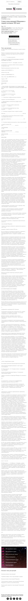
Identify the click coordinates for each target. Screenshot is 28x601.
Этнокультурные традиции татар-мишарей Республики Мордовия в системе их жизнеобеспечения (12, 582)
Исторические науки (5, 15)
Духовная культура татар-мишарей (8, 574)
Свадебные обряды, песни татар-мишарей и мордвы (12, 576)
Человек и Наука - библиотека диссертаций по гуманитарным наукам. (14, 9)
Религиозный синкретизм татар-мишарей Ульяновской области (12, 585)
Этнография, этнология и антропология (17, 15)
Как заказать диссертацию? (14, 3)
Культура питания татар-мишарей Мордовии (10, 579)
